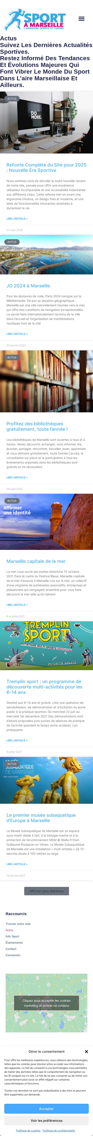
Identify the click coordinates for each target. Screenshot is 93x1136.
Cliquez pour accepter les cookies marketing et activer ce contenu (46, 1003)
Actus (9, 930)
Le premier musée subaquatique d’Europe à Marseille (41, 817)
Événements (14, 942)
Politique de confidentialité (59, 1130)
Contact (11, 949)
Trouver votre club (18, 924)
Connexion (13, 955)
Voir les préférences (47, 1121)
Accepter (46, 1109)
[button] (86, 1051)
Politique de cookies (28, 1130)
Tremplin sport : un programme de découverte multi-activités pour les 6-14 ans (44, 687)
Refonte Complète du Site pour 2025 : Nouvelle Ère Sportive (46, 167)
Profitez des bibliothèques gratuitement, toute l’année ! (37, 426)
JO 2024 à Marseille (28, 285)
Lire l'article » (17, 218)
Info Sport (12, 936)
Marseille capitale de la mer (36, 561)
